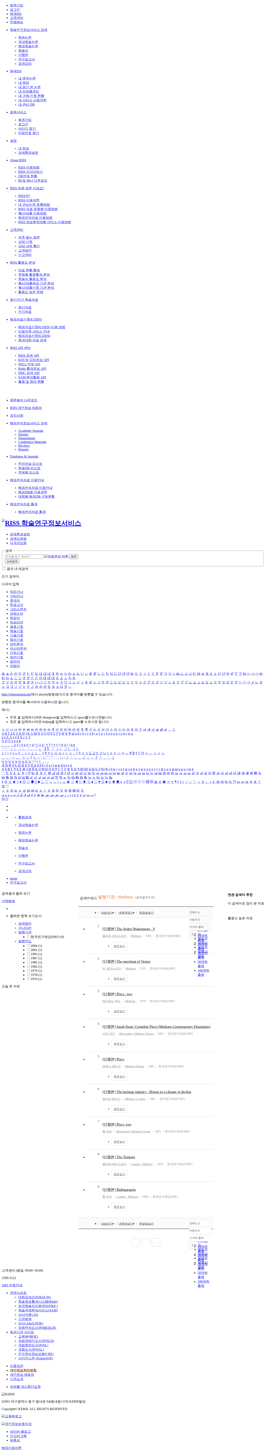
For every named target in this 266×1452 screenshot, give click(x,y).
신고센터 (25, 255)
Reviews (24, 445)
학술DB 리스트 (29, 468)
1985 (36, 962)
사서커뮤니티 (28, 1314)
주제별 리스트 (28, 472)
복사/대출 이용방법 (32, 213)
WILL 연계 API (29, 364)
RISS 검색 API (28, 355)
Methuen (136, 936)
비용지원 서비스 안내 (34, 331)
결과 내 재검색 (17, 569)
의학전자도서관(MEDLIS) (37, 1328)
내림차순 (194, 919)
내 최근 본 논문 (29, 87)
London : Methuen (142, 1164)
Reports (23, 449)
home (13, 878)
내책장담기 (126, 912)
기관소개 (16, 1379)
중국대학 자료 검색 (32, 340)
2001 (36, 950)
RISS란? (24, 196)
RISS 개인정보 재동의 (26, 408)
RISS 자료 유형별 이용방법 (38, 209)
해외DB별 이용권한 (32, 492)
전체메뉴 (16, 22)
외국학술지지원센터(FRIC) (38, 1306)
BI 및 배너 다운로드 (32, 180)
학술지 (23, 50)
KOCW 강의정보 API (33, 360)
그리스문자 (18, 609)
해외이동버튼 (12, 1448)
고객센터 (16, 18)
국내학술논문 (28, 42)
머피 (109, 1131)
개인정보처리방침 (23, 1370)
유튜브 (15, 1440)
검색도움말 (18, 538)
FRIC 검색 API (28, 373)
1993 (36, 954)
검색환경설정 (28, 152)
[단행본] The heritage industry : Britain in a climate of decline (146, 1092)
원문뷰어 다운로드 (23, 400)
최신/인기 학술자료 (24, 299)
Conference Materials (32, 442)
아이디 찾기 (27, 128)
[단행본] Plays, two (116, 1124)
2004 (36, 946)
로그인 (15, 9)
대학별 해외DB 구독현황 (36, 496)
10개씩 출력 (196, 1237)
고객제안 (25, 250)
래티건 (116, 1066)
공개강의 (25, 63)
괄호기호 (16, 626)
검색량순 (25, 923)
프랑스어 (16, 613)
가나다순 (25, 928)
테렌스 (106, 1066)
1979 (36, 970)
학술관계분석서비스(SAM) (38, 1310)
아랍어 (15, 666)
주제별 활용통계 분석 (34, 274)
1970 (36, 979)
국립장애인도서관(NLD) (36, 1341)
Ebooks (23, 434)
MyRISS (16, 14)
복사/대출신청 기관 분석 (36, 287)
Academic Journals (30, 430)
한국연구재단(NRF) (47, 937)
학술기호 (16, 631)
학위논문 (25, 37)
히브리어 (16, 622)
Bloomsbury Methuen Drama (136, 1033)
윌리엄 (106, 936)
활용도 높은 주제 (30, 292)
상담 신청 (25, 242)
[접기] (229, 911)
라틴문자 (16, 644)
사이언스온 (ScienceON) (35, 1358)
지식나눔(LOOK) (30, 1323)
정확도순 (195, 912)
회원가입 (16, 5)
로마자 (15, 661)
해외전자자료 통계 (23, 504)
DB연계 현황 (27, 176)
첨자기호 (16, 640)
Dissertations (26, 438)
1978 (36, 975)
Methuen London (135, 1099)
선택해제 (8, 901)
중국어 (15, 600)
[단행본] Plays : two (117, 994)
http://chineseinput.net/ (16, 694)
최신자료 (25, 307)
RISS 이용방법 (28, 167)
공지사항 (16, 415)
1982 (36, 966)
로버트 (106, 1099)
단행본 (23, 55)
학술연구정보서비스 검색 (28, 30)
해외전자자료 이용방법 (35, 217)
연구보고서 (26, 59)
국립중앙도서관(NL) (33, 1345)
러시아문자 (18, 648)
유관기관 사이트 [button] (22, 1332)
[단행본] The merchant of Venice (126, 961)
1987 (36, 958)
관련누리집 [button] (18, 1293)
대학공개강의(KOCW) (34, 1297)
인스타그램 (18, 1436)
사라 (105, 1033)
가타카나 (16, 596)
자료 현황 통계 (29, 270)
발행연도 (25, 941)
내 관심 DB (26, 104)
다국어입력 (18, 543)
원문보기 (119, 946)
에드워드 (108, 1001)
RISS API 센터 (20, 348)
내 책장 (23, 82)
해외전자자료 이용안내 (27, 480)
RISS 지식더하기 (30, 172)
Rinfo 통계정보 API (32, 368)
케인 (112, 1033)
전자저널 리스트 (30, 463)
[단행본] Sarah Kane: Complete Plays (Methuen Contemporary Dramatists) (156, 1027)
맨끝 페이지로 (156, 1242)
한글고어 (16, 605)
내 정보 (23, 148)
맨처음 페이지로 (136, 1242)
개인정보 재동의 (22, 1374)
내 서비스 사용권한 (32, 100)
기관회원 (25, 1319)
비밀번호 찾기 (28, 133)
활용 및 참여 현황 (31, 381)
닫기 (5, 799)
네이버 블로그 (20, 1431)
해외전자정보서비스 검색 (28, 423)
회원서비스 (18, 112)
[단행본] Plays (113, 1059)
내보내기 (107, 912)
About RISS (18, 160)
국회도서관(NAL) (31, 1349)
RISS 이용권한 (28, 200)
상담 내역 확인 (29, 246)
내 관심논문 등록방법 (34, 204)
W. (104, 968)
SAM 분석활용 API (32, 377)
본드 (118, 1001)
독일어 (15, 618)
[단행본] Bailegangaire (119, 1190)
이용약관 (16, 1366)
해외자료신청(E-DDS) (26, 319)
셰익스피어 (119, 936)
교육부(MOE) (28, 1336)
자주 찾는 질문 (29, 237)
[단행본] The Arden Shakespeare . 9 (128, 929)
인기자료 (25, 311)
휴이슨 (116, 1099)
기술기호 (16, 635)
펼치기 (41, 983)
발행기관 (25, 932)
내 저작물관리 (28, 91)
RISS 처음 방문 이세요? (27, 188)
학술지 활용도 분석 (32, 279)
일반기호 (16, 657)
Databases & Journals (24, 456)
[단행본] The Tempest (118, 1157)
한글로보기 (146, 912)
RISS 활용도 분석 (22, 262)
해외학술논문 (28, 46)
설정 (13, 140)
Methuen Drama (134, 1066)
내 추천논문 (27, 78)
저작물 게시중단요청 (25, 1386)
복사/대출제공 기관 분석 (36, 283)
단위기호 (16, 653)
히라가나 (16, 592)
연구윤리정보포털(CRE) (36, 1354)
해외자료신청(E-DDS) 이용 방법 (41, 327)
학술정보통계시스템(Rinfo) (38, 1301)
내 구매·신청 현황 (31, 96)
